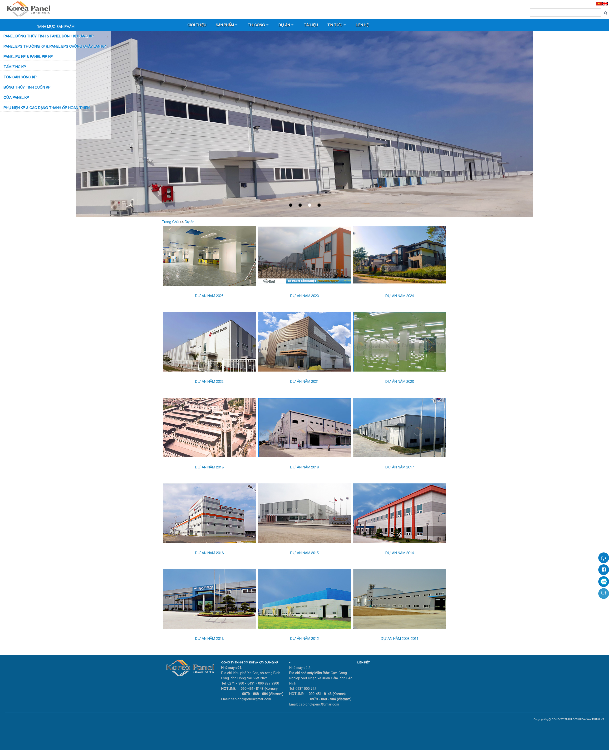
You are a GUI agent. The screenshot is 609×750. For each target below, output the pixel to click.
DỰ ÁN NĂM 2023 (304, 296)
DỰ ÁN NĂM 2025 (209, 296)
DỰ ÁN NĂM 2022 (209, 381)
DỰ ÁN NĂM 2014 (399, 553)
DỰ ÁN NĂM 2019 (304, 467)
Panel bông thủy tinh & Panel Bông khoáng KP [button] (49, 36)
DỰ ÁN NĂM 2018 (209, 467)
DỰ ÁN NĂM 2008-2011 (399, 638)
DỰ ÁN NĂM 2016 (209, 553)
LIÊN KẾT (363, 662)
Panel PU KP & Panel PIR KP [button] (28, 57)
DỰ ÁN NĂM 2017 (399, 467)
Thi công (256, 25)
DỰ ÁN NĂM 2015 (304, 553)
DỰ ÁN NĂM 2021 (304, 381)
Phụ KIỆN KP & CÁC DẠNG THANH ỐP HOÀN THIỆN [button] (47, 108)
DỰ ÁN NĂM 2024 (399, 296)
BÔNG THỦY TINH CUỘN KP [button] (27, 87)
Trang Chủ (170, 222)
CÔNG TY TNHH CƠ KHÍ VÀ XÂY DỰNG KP (249, 662)
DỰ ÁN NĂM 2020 (399, 381)
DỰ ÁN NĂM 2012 (304, 638)
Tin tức (334, 25)
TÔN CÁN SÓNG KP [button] (20, 77)
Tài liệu (311, 25)
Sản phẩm (225, 25)
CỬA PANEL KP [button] (16, 97)
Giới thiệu (196, 25)
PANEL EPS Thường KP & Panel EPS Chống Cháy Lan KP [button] (55, 46)
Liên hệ (362, 25)
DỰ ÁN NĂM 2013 (209, 638)
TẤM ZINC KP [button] (15, 67)
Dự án (284, 25)
